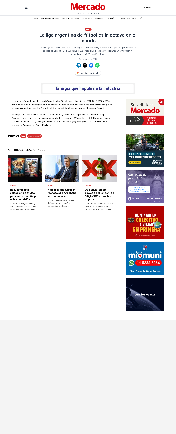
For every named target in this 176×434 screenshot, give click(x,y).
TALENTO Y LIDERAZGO (70, 18)
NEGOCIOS (99, 18)
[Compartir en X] (85, 65)
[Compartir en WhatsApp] (97, 65)
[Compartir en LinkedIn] (78, 65)
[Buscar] (141, 18)
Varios (88, 29)
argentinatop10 (34, 136)
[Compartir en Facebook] (91, 65)
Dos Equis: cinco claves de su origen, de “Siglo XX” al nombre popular (99, 194)
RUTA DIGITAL (87, 18)
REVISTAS (121, 18)
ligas (23, 136)
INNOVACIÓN (110, 18)
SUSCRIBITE (131, 18)
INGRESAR (147, 8)
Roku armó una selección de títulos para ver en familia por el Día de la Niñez (24, 194)
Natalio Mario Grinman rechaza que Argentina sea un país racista (62, 193)
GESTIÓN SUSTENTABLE (50, 18)
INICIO (36, 18)
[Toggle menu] (26, 8)
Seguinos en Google (90, 73)
